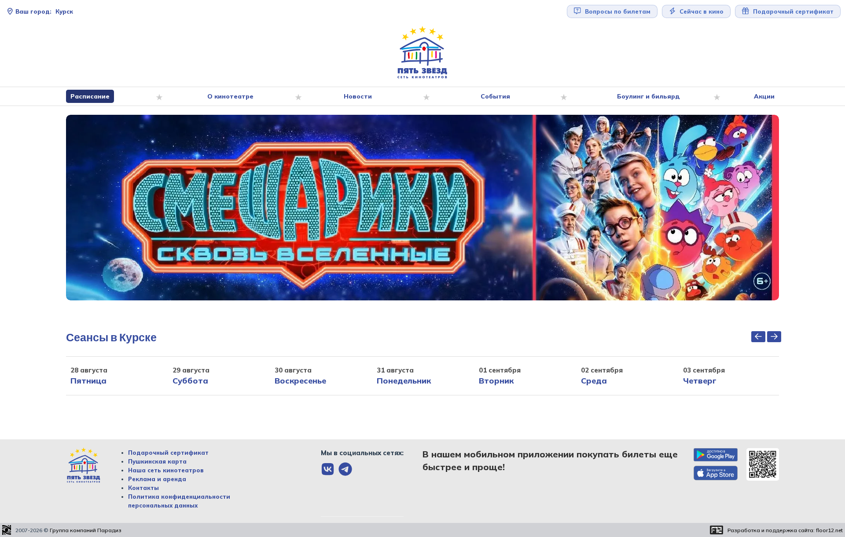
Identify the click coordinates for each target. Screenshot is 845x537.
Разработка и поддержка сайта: (785, 530)
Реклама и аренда (157, 478)
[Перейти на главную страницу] (422, 52)
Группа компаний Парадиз (85, 530)
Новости (358, 96)
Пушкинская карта (157, 461)
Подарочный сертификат (168, 452)
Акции (764, 96)
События (495, 96)
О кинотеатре (230, 96)
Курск (44, 11)
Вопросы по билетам (616, 11)
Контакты (143, 487)
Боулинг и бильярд (648, 96)
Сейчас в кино (701, 11)
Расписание (90, 96)
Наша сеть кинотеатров (166, 470)
